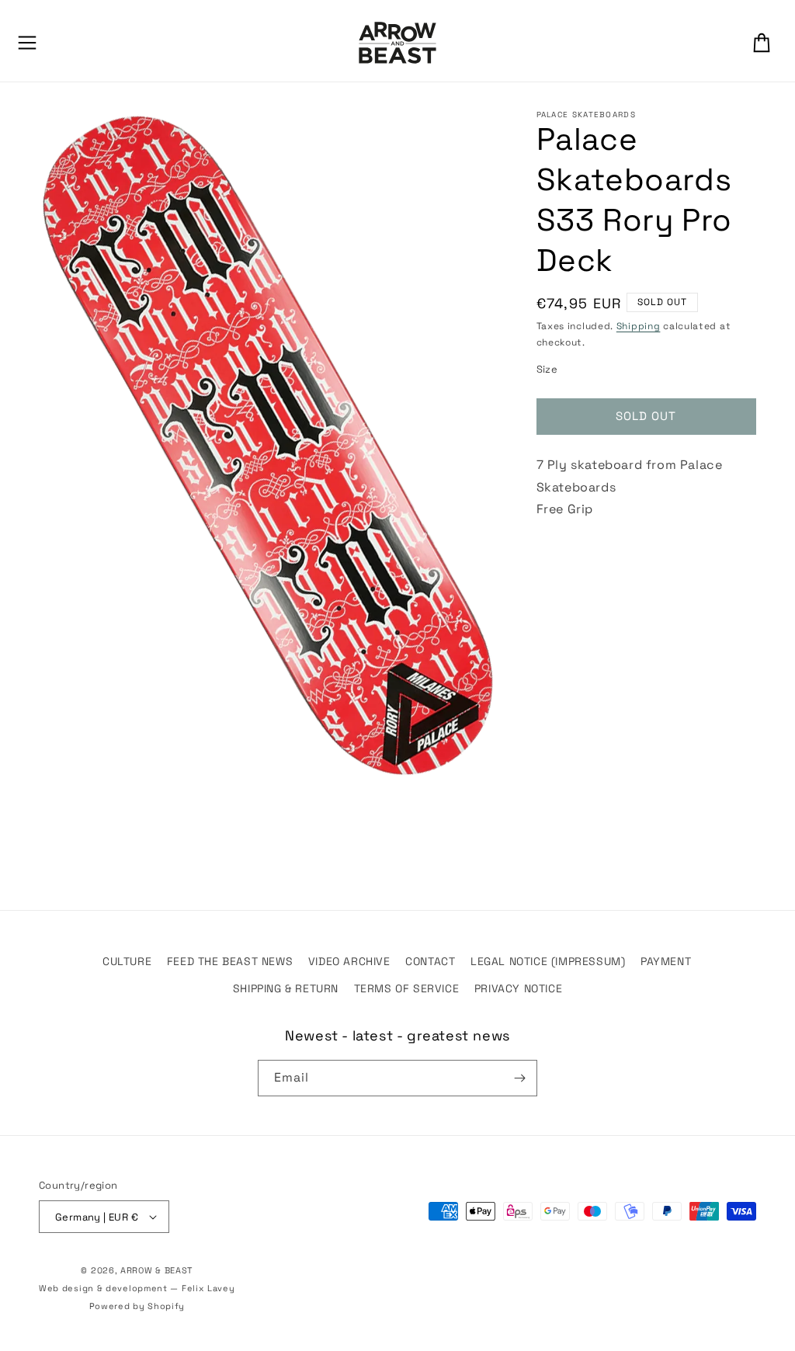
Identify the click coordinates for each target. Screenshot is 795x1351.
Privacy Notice (518, 988)
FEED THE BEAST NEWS (230, 961)
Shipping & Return (285, 988)
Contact (430, 961)
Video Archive (349, 961)
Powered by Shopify (137, 1306)
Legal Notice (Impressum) (547, 961)
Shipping (638, 326)
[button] (27, 42)
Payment (666, 961)
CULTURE (126, 961)
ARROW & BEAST (156, 1270)
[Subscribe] (519, 1078)
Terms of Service (407, 988)
